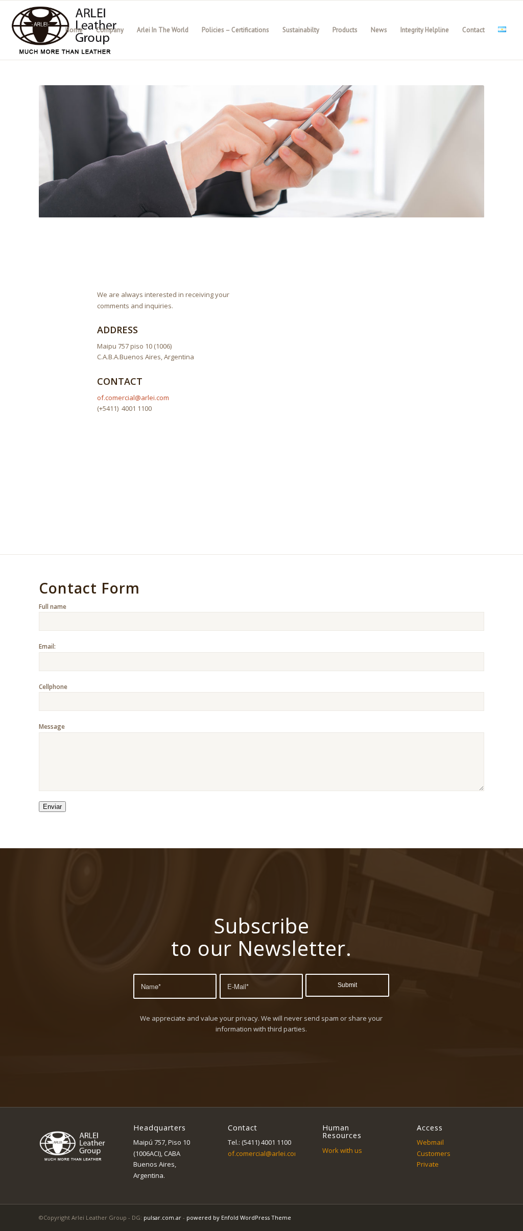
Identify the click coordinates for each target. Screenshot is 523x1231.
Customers (433, 1153)
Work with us (342, 1150)
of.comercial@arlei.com (133, 397)
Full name (52, 606)
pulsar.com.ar (162, 1217)
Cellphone (53, 686)
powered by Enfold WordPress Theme (238, 1217)
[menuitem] (74, 30)
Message (52, 726)
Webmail (430, 1142)
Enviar (52, 806)
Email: (47, 646)
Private (428, 1164)
